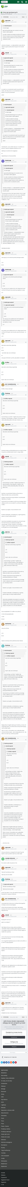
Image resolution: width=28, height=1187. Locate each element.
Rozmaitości (4, 1145)
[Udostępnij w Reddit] (11, 1062)
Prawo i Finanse (5, 1126)
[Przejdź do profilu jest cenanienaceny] (2, 384)
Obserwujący (12, 1052)
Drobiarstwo (23, 14)
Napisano (10, 22)
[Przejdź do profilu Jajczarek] (2, 21)
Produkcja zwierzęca (6, 1131)
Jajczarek (7, 20)
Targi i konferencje (5, 1150)
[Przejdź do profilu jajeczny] (2, 532)
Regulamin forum (5, 1179)
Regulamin (3, 1182)
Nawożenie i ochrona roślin (7, 1110)
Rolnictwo (3, 1139)
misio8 (7, 52)
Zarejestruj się (14, 1037)
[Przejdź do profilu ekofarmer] (2, 624)
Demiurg (7, 393)
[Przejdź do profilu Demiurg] (2, 394)
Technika (3, 1153)
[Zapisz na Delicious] (9, 1062)
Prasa (2, 1123)
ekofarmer (9, 14)
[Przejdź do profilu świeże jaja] (2, 161)
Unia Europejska (5, 1155)
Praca (2, 1121)
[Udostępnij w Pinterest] (16, 1062)
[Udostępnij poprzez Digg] (6, 1062)
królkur (7, 362)
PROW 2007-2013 (5, 1134)
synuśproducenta (10, 858)
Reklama (3, 1175)
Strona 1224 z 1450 (14, 17)
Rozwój (3, 1147)
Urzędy (2, 1158)
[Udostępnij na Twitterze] (2, 1062)
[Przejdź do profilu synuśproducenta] (2, 858)
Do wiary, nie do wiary (6, 1080)
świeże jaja (8, 160)
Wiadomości (4, 1163)
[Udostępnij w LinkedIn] (13, 1062)
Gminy (2, 1094)
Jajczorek (7, 847)
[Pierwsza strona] (2, 17)
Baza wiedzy (4, 1075)
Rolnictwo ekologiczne (6, 1142)
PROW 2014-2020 (5, 1137)
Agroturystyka (4, 1070)
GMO (2, 1097)
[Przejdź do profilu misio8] (2, 53)
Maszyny (3, 1107)
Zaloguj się (14, 1046)
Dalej (23, 17)
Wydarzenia (4, 1166)
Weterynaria (4, 1161)
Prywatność (4, 1177)
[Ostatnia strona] (26, 17)
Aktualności (4, 1072)
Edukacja (3, 1086)
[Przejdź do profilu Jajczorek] (2, 848)
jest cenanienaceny (10, 384)
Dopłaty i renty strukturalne (7, 1078)
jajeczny (7, 532)
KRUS (2, 1102)
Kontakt (3, 1172)
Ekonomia (3, 1091)
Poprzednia (5, 17)
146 (26, 1052)
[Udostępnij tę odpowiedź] (25, 22)
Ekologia (3, 1089)
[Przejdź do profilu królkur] (2, 363)
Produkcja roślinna (5, 1129)
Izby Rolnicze (4, 1099)
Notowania (3, 1115)
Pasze (2, 1118)
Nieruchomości (4, 1113)
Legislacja (3, 1105)
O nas (2, 1184)
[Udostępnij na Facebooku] (4, 1062)
